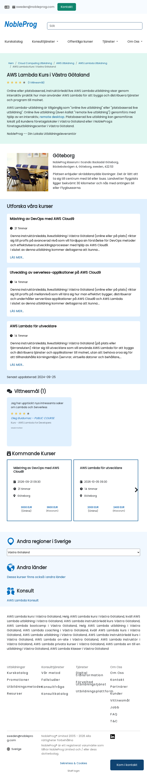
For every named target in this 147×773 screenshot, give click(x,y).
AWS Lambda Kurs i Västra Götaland (34, 66)
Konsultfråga (52, 687)
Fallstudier (50, 680)
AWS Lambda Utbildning (92, 63)
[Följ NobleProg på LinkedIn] (112, 736)
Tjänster (109, 41)
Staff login (74, 770)
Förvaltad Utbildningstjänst (91, 683)
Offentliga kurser (80, 41)
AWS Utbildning (65, 63)
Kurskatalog (14, 41)
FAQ (114, 714)
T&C (114, 721)
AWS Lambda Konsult (23, 600)
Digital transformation (89, 674)
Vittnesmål (120, 700)
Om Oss (133, 41)
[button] (135, 489)
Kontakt (67, 7)
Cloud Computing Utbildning (35, 63)
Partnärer (119, 686)
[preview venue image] (10, 173)
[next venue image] (45, 173)
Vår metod (50, 673)
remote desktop (52, 117)
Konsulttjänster (44, 41)
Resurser (15, 693)
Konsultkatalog (54, 694)
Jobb (114, 707)
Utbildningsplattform (95, 691)
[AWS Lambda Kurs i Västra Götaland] (24, 24)
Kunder (116, 693)
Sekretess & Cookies (73, 763)
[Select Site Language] (7, 7)
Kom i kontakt (127, 765)
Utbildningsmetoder (24, 686)
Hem (11, 63)
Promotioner (18, 680)
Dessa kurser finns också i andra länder (36, 577)
